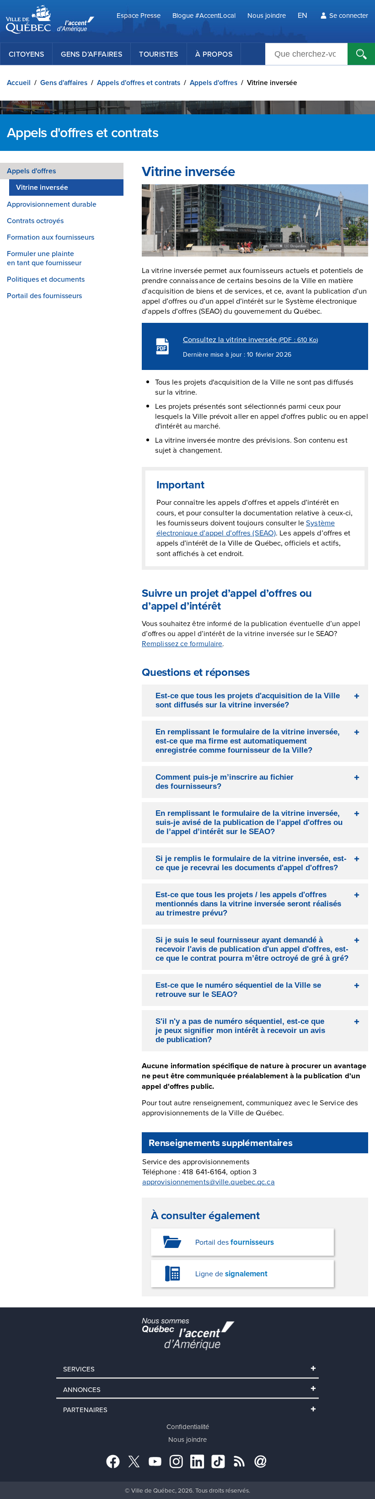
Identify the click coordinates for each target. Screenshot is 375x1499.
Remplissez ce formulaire (182, 643)
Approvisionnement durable (51, 204)
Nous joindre (266, 15)
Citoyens (26, 54)
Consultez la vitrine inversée (250, 339)
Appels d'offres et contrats (138, 82)
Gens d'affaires (63, 82)
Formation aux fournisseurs (50, 237)
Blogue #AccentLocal (204, 15)
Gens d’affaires (91, 54)
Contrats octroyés (35, 220)
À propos (213, 54)
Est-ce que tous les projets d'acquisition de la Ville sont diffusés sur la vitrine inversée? (247, 700)
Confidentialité (187, 1426)
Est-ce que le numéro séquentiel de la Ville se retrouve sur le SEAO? (238, 990)
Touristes (158, 54)
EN (302, 15)
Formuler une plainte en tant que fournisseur (44, 258)
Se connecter (348, 15)
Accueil (19, 82)
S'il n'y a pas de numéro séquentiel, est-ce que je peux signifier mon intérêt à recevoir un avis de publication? (240, 1030)
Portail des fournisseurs (44, 295)
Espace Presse (139, 15)
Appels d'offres (213, 82)
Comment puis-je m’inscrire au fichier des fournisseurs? (224, 782)
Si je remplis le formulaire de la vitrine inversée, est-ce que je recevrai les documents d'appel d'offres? (251, 863)
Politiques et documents (46, 279)
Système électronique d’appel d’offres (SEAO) (245, 527)
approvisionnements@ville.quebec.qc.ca (208, 1181)
